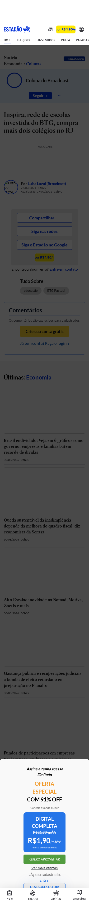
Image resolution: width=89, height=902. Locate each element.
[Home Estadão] (17, 29)
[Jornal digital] (50, 29)
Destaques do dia (44, 887)
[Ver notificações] (81, 29)
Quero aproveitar (44, 859)
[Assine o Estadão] (66, 29)
